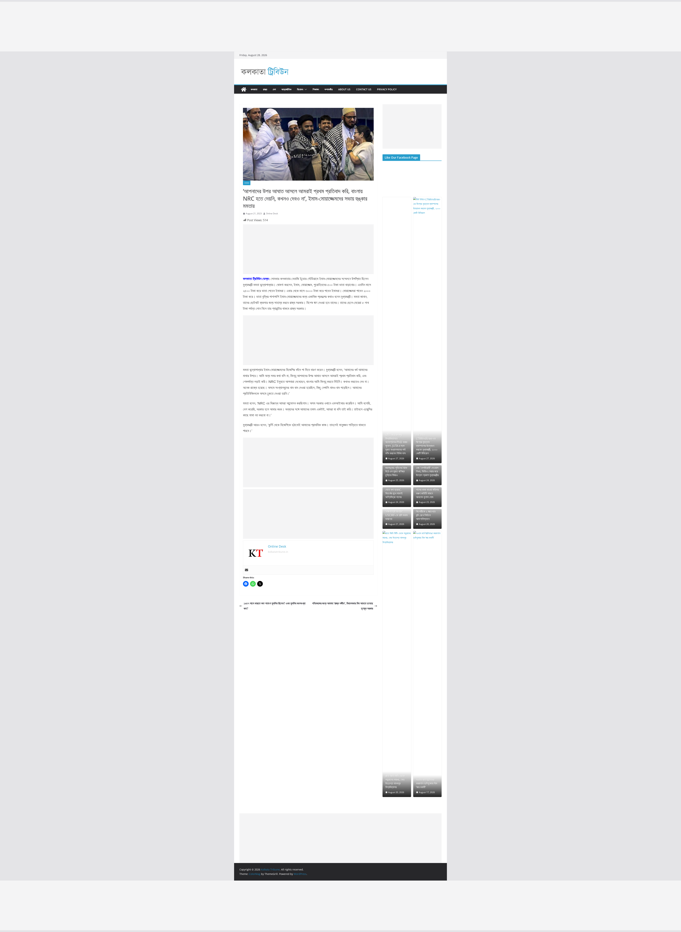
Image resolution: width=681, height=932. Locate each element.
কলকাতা (254, 89)
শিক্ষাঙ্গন (316, 89)
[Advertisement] (106, 26)
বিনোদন (300, 89)
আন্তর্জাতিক (286, 89)
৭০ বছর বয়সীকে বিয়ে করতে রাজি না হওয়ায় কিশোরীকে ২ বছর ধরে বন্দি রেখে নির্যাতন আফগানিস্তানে (425, 511)
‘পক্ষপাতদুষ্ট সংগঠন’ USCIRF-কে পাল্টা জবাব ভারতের (396, 515)
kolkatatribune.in (278, 551)
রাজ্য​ (265, 89)
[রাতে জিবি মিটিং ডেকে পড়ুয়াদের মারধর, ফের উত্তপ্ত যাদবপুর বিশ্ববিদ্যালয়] (397, 664)
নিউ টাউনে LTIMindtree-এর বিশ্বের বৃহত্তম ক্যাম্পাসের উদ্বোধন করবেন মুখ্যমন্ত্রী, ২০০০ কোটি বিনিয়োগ (427, 444)
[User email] (246, 570)
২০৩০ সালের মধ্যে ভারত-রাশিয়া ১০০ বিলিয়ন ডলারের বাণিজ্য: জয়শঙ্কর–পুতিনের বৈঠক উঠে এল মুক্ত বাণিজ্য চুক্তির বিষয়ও (396, 466)
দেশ (274, 89)
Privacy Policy (387, 89)
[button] (305, 89)
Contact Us (363, 89)
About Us (344, 89)
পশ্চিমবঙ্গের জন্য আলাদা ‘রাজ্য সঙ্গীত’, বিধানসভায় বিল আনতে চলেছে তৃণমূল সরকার (342, 605)
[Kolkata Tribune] (243, 89)
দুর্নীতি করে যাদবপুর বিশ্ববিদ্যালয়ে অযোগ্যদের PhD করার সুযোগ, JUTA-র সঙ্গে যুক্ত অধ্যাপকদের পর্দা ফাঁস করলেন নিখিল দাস (396, 444)
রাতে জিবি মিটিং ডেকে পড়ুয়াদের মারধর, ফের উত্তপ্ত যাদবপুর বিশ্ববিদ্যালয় (395, 781)
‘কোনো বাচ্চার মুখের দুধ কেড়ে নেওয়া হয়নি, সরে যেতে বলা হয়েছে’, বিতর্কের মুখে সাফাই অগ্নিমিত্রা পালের (395, 489)
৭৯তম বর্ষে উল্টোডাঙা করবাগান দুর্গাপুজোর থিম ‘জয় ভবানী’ (426, 783)
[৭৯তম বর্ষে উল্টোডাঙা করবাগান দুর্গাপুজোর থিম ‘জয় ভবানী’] (427, 664)
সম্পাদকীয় (329, 89)
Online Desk (272, 213)
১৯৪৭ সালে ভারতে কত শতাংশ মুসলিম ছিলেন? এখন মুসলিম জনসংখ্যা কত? (274, 605)
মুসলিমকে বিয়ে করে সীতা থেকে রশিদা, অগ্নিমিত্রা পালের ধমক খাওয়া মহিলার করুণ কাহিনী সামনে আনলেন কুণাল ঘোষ (427, 489)
